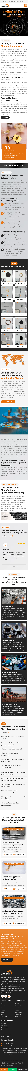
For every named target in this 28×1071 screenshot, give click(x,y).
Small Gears (18, 1003)
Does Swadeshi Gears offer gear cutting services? (11, 766)
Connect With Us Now (8, 401)
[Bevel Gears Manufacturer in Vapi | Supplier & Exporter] (21, 339)
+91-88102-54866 (8, 1)
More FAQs (4, 732)
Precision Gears (19, 1006)
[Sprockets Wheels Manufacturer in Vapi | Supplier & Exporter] (7, 276)
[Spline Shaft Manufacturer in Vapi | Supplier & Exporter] (7, 307)
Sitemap (11, 1065)
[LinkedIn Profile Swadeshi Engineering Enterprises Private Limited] (9, 996)
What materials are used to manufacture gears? (9, 792)
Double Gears (20, 330)
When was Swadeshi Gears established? (9, 754)
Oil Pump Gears (5, 1036)
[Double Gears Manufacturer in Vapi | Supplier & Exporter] (21, 323)
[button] (13, 566)
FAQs (2, 1012)
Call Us (4, 1069)
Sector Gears (4, 1027)
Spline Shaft (7, 315)
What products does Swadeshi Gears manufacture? (12, 760)
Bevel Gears (20, 346)
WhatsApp (13, 1069)
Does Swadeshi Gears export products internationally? (13, 786)
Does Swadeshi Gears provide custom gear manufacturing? (12, 744)
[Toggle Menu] (25, 5)
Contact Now (6, 959)
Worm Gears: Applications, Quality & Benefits (12, 878)
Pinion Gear (20, 315)
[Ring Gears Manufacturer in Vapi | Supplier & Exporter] (7, 323)
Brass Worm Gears (20, 283)
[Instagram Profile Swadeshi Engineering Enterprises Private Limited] (5, 996)
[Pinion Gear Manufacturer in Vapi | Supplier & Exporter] (21, 307)
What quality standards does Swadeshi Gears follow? (13, 798)
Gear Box (3, 1023)
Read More (5, 117)
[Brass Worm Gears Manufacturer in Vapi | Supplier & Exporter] (21, 276)
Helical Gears (4, 1025)
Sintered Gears (5, 1032)
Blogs (2, 1014)
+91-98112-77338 (18, 1)
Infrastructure (4, 1010)
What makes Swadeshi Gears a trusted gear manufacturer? (13, 773)
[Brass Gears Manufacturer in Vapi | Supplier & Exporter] (7, 292)
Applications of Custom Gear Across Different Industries (12, 912)
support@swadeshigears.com (11, 1045)
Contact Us (4, 1016)
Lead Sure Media (17, 1060)
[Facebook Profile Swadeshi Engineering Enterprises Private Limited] (2, 996)
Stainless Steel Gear (6, 1034)
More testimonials (6, 536)
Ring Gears (7, 330)
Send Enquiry (23, 1069)
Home (2, 1003)
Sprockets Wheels (7, 283)
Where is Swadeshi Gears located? (11, 749)
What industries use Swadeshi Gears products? (12, 738)
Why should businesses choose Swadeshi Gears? (10, 804)
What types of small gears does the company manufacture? (12, 779)
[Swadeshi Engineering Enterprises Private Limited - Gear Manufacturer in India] (5, 5)
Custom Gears (18, 1012)
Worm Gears (20, 299)
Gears (7, 346)
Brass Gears (7, 299)
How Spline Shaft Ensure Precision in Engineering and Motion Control (12, 844)
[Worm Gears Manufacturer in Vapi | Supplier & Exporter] (21, 292)
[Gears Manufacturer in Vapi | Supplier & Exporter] (7, 339)
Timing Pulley (4, 1029)
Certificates (4, 1008)
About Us (3, 1006)
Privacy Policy (4, 1065)
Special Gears (18, 1008)
